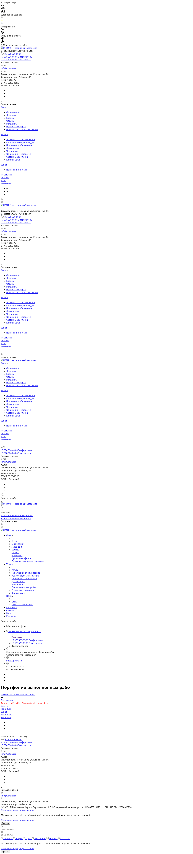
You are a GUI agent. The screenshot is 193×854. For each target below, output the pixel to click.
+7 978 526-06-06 (16, 59)
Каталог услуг (13, 159)
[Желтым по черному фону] (2, 20)
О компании (12, 112)
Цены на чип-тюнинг (17, 169)
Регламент (6, 174)
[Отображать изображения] (2, 29)
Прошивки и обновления (19, 145)
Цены (4, 164)
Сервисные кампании (17, 156)
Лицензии (11, 115)
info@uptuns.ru (9, 68)
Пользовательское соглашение (22, 129)
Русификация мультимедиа (20, 142)
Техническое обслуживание (20, 139)
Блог (3, 180)
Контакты (6, 183)
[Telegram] (7, 191)
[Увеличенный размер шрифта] (3, 11)
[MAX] (7, 194)
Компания (6, 714)
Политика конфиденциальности (17, 810)
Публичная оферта (16, 126)
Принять (5, 823)
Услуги (4, 134)
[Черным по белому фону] (2, 17)
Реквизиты (11, 123)
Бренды (10, 118)
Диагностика (12, 148)
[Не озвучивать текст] (2, 42)
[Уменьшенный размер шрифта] (2, 5)
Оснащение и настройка (18, 153)
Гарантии (6, 708)
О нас (4, 107)
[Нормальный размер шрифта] (3, 8)
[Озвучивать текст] (2, 38)
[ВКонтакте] (7, 188)
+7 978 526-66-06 (13, 53)
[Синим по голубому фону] (2, 23)
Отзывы (10, 120)
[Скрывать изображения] (2, 32)
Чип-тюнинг (12, 151)
